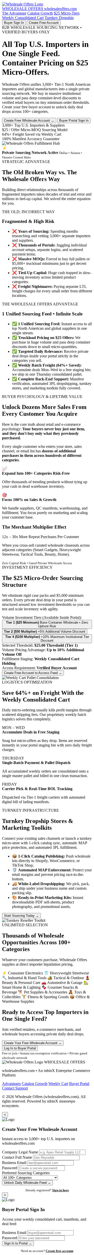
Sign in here (60, 1190)
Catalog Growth (40, 13)
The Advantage (14, 13)
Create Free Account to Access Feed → (33, 673)
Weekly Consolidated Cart (23, 18)
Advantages (11, 1083)
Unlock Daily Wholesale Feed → (27, 1183)
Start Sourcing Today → (21, 915)
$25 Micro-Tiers (66, 13)
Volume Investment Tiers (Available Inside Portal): (42, 617)
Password (9, 1168)
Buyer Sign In (14, 23)
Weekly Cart (58, 1083)
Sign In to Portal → (18, 1243)
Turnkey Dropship (59, 18)
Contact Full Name (17, 1157)
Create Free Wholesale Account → (29, 120)
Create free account (59, 1251)
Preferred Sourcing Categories (26, 1173)
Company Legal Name (20, 1152)
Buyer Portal (79, 1083)
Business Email (14, 1162)
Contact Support (15, 1088)
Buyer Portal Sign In (73, 120)
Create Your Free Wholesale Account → (33, 1043)
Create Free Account (44, 23)
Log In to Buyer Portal (20, 1048)
